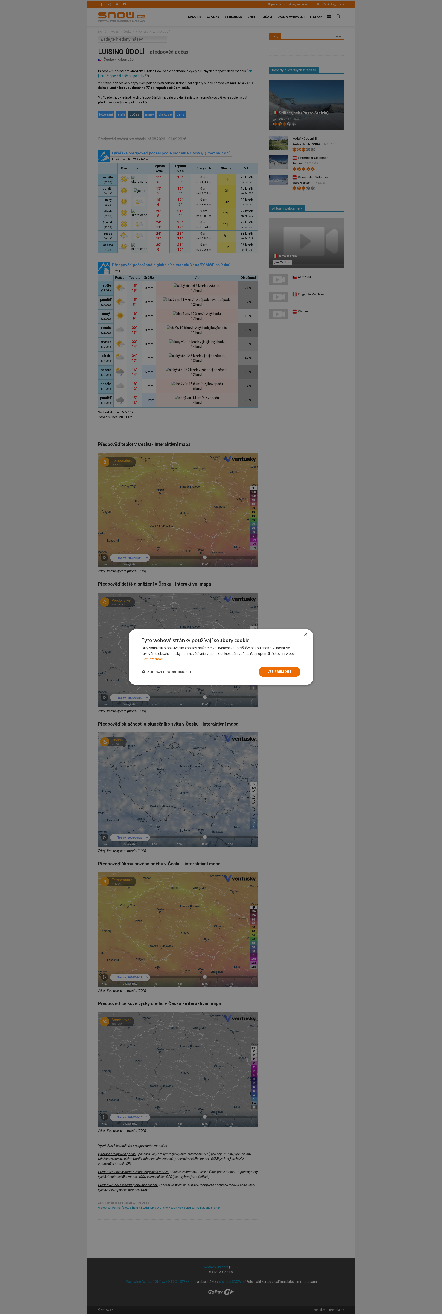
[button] (166, 672)
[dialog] (221, 657)
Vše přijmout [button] (280, 671)
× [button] (305, 634)
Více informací (152, 659)
